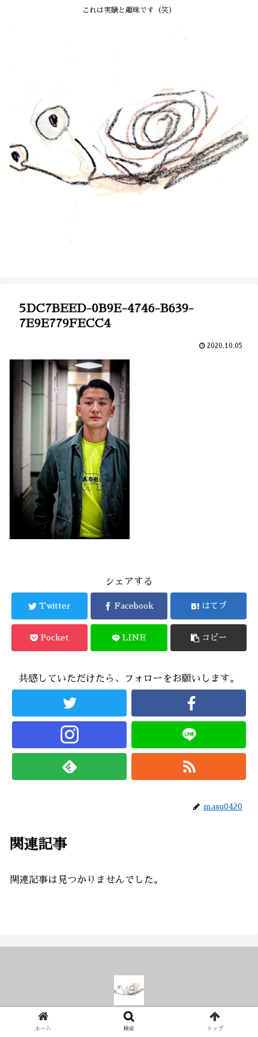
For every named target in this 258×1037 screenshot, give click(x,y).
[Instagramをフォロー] (69, 734)
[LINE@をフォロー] (188, 734)
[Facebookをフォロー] (188, 703)
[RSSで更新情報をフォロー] (188, 766)
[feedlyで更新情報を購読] (69, 766)
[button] (233, 966)
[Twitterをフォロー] (69, 703)
